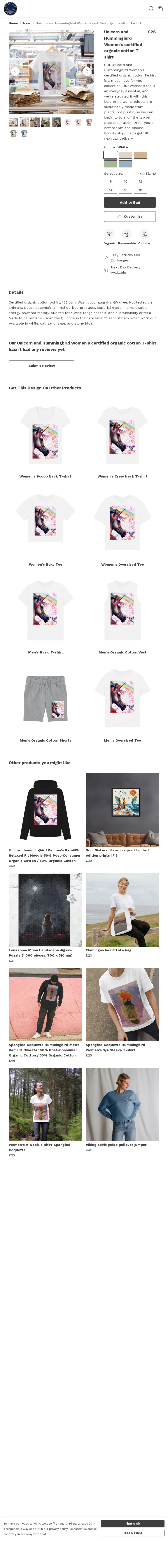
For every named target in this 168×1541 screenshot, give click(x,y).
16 (125, 190)
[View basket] (160, 8)
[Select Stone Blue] (125, 163)
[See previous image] (15, 71)
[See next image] (87, 71)
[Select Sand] (140, 155)
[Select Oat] (125, 155)
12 (140, 181)
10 (126, 181)
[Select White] (110, 155)
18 (140, 190)
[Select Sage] (110, 163)
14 (111, 190)
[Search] (151, 8)
